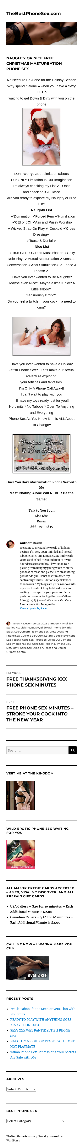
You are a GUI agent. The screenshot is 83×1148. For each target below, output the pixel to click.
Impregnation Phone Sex (28, 643)
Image (54, 623)
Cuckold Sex (28, 635)
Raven (16, 623)
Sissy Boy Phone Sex (19, 647)
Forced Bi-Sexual (45, 639)
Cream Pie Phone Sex (34, 631)
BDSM (35, 627)
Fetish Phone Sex (23, 639)
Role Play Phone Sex (57, 643)
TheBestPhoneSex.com (33, 13)
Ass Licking (23, 627)
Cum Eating (45, 635)
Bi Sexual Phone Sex (53, 627)
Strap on (38, 647)
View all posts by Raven (34, 608)
